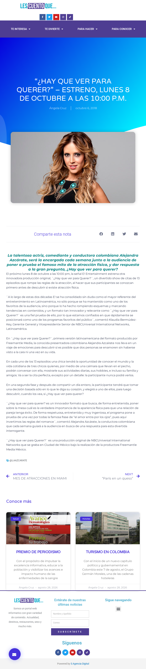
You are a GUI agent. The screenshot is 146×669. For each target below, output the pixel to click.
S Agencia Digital (80, 663)
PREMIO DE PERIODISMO (38, 552)
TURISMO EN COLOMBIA (108, 552)
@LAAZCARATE (18, 460)
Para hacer (86, 29)
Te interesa (19, 29)
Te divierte (52, 29)
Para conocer (122, 29)
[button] (15, 654)
